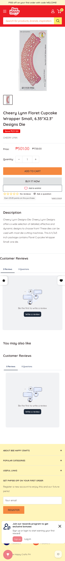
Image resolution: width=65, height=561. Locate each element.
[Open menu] (4, 11)
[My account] (52, 11)
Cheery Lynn (10, 137)
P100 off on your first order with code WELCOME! (33, 2)
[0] (59, 11)
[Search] (58, 20)
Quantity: (8, 159)
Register (14, 510)
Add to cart (32, 171)
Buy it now (32, 181)
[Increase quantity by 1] (35, 159)
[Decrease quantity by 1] (19, 159)
